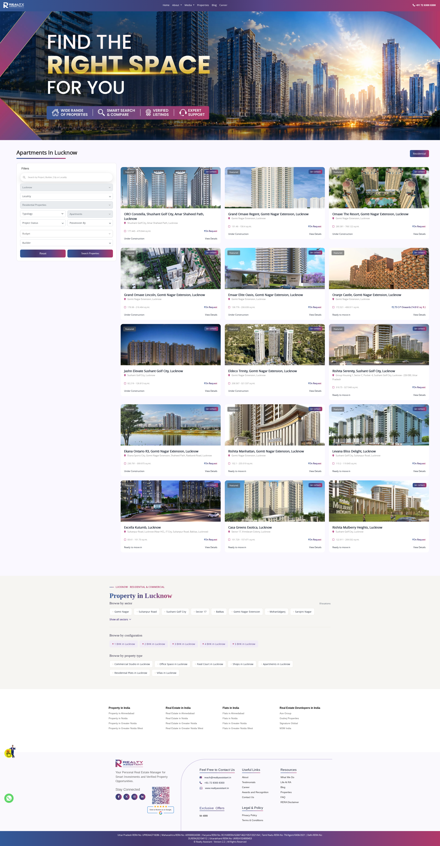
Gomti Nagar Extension (247, 611)
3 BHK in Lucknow (185, 644)
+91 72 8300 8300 (425, 5)
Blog (214, 5)
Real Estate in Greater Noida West (184, 728)
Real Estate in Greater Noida (181, 723)
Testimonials (248, 782)
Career (223, 5)
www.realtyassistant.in (216, 788)
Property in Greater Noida (123, 723)
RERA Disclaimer (289, 802)
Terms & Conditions (252, 820)
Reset (43, 253)
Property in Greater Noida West (126, 728)
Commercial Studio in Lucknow (132, 664)
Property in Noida (118, 718)
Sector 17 (201, 611)
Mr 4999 (204, 816)
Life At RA (285, 782)
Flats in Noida (230, 718)
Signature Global (289, 723)
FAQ (282, 797)
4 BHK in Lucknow (215, 644)
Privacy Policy (249, 815)
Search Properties (90, 253)
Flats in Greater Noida (235, 723)
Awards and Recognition (255, 792)
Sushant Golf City (176, 611)
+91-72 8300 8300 (214, 782)
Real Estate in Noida (177, 718)
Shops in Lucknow (243, 664)
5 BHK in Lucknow (245, 644)
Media (188, 5)
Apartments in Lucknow (276, 664)
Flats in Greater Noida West (238, 728)
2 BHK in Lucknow (155, 644)
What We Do (287, 777)
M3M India (285, 728)
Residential (419, 153)
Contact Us (248, 797)
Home (166, 5)
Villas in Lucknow (166, 672)
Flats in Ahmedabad (233, 713)
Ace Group (285, 713)
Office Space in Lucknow (173, 664)
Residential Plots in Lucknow (130, 672)
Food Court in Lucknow (210, 664)
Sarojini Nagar (303, 611)
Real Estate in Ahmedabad (180, 713)
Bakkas (220, 611)
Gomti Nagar (121, 611)
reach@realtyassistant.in (217, 777)
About (176, 5)
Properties (203, 5)
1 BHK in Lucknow (124, 644)
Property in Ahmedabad (121, 713)
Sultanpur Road (148, 611)
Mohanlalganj (277, 611)
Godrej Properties (289, 718)
